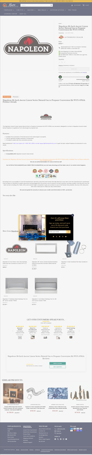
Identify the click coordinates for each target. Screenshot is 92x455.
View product (13, 394)
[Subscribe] (68, 231)
